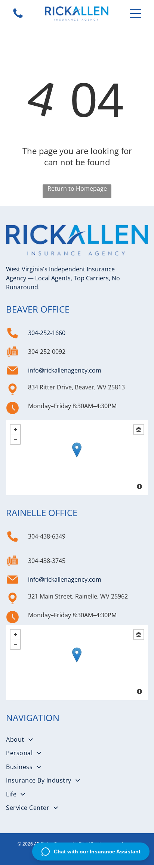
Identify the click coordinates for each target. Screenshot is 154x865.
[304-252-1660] (18, 17)
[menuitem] (77, 739)
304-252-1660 (46, 333)
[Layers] (139, 429)
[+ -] (77, 457)
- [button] (15, 439)
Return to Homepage (77, 188)
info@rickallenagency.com (64, 370)
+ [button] (15, 429)
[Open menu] (135, 13)
